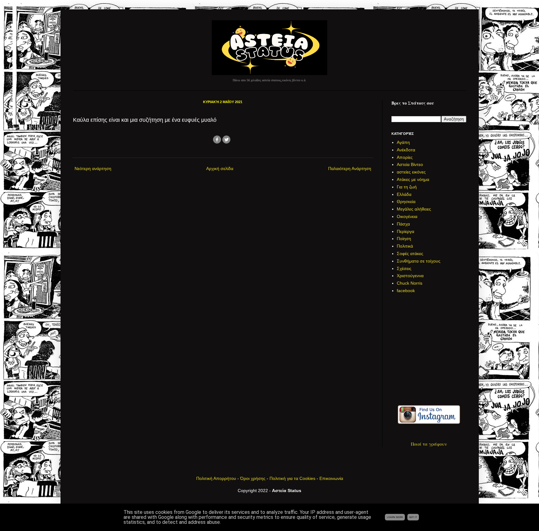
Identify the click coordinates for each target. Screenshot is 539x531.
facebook (406, 290)
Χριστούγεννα (410, 275)
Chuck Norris (409, 283)
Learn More (395, 517)
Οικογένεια (407, 216)
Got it (413, 517)
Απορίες (405, 157)
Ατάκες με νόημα (413, 179)
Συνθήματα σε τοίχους (418, 260)
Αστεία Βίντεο (410, 164)
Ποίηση (404, 238)
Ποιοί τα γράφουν (429, 444)
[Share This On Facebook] (217, 143)
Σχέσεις (404, 268)
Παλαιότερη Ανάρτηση (349, 168)
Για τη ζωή (407, 186)
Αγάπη (403, 142)
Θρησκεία (406, 201)
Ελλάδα (404, 194)
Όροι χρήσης (252, 478)
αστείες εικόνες (411, 171)
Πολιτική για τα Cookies (292, 478)
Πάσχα (403, 223)
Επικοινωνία (331, 478)
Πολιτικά (405, 246)
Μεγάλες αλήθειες (414, 208)
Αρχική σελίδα (219, 168)
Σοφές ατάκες (410, 253)
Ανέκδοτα (406, 149)
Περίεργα (405, 231)
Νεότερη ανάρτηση (93, 168)
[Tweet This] (226, 143)
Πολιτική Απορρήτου (216, 478)
